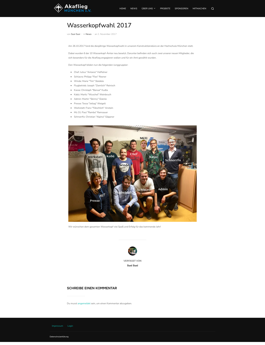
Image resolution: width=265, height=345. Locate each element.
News (133, 8)
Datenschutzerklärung (59, 336)
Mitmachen (199, 8)
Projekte (165, 8)
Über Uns (147, 8)
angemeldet (84, 303)
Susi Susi (75, 34)
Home (123, 8)
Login (70, 325)
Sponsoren (181, 8)
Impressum (57, 325)
